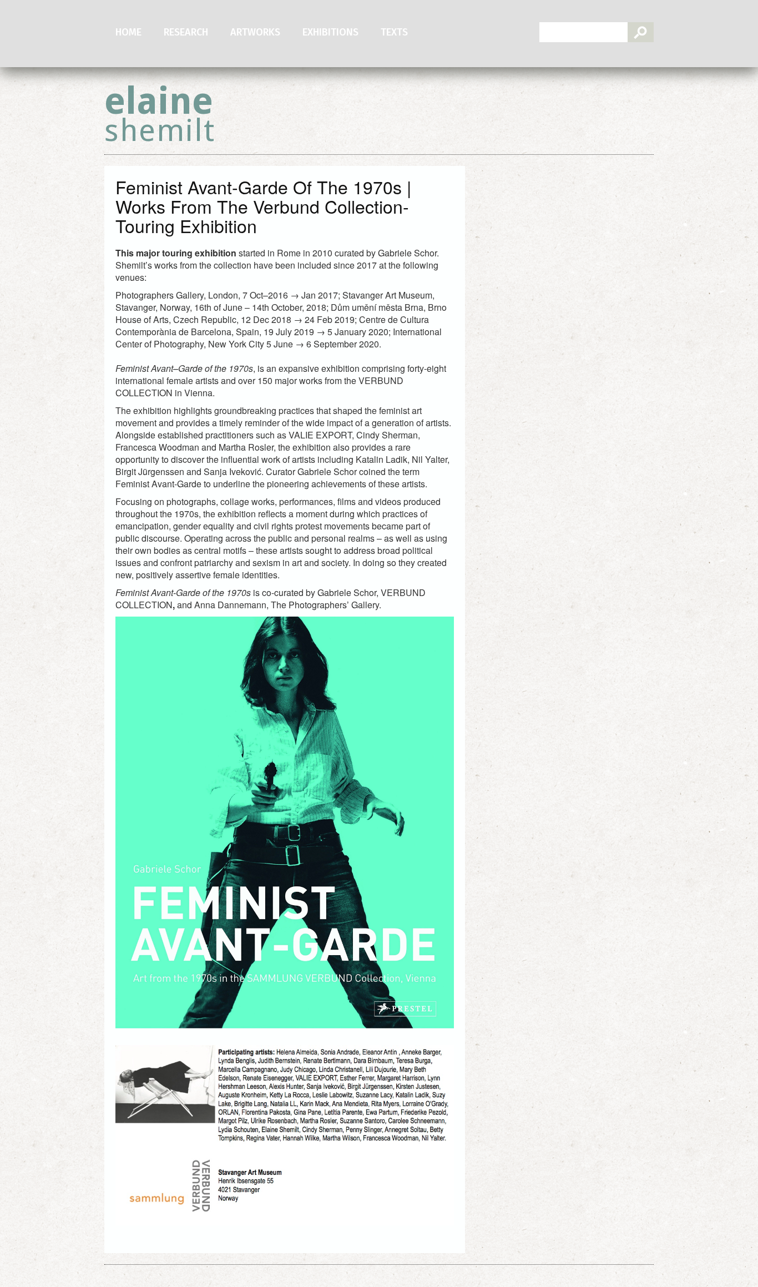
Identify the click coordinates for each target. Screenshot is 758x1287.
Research (186, 32)
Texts (394, 32)
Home (128, 32)
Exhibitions (330, 32)
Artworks (255, 32)
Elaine (159, 114)
